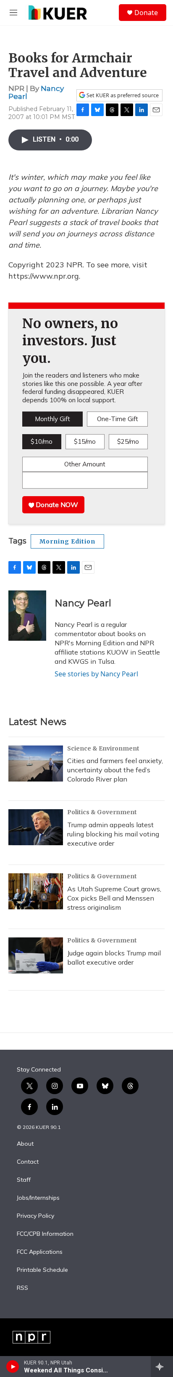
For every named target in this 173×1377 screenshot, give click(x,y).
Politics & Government (102, 812)
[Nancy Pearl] (27, 615)
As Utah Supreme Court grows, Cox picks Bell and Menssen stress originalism (114, 898)
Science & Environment (103, 748)
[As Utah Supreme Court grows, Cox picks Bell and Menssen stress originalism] (35, 891)
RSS (22, 1288)
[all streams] (162, 1366)
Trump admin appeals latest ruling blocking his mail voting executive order (113, 834)
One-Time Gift (117, 419)
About (25, 1144)
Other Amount (84, 464)
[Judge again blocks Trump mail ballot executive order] (35, 955)
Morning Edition (67, 541)
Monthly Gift (52, 419)
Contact (28, 1162)
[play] (13, 1366)
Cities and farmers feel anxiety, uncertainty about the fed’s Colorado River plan (115, 769)
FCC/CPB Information (45, 1234)
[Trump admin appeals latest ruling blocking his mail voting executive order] (35, 827)
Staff (24, 1180)
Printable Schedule (42, 1270)
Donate (146, 12)
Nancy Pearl (83, 603)
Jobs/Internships (38, 1198)
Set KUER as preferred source (122, 95)
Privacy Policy (35, 1216)
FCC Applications (40, 1252)
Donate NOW (56, 504)
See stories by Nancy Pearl (96, 673)
